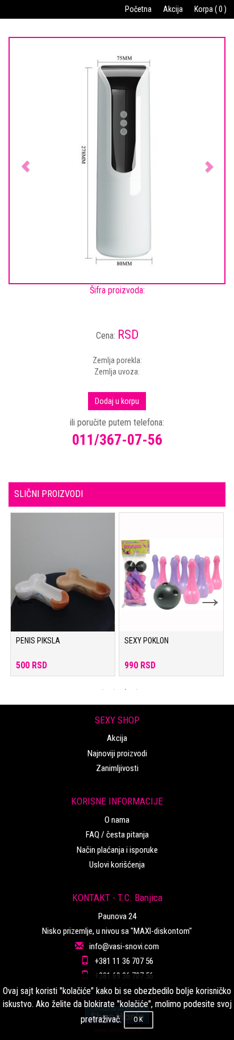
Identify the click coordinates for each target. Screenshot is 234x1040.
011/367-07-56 (117, 439)
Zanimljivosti (117, 768)
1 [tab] (102, 689)
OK (138, 1020)
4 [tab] (137, 689)
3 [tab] (125, 689)
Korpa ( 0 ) (210, 9)
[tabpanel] (63, 600)
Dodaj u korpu (117, 401)
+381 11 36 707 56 (124, 961)
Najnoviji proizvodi (117, 753)
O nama (117, 820)
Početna (138, 9)
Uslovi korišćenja (117, 865)
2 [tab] (114, 689)
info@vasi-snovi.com (124, 946)
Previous (17, 591)
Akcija (173, 9)
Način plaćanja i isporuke (117, 850)
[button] (26, 160)
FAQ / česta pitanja (117, 835)
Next (202, 591)
